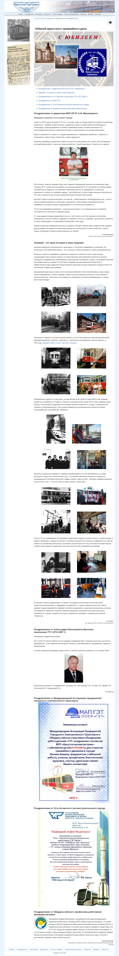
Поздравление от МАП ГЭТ (49, 101)
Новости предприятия (47, 18)
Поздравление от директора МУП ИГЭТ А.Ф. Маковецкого (61, 89)
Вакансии (83, 14)
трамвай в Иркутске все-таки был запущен (59, 343)
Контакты (98, 14)
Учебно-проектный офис (71, 14)
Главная (20, 14)
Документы (47, 14)
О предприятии (29, 14)
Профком (90, 14)
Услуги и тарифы (57, 14)
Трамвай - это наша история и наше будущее (56, 93)
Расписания (38, 14)
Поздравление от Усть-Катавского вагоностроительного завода (63, 105)
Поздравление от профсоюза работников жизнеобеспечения (62, 108)
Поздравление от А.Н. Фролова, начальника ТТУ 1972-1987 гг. (63, 97)
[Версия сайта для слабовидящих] (110, 24)
